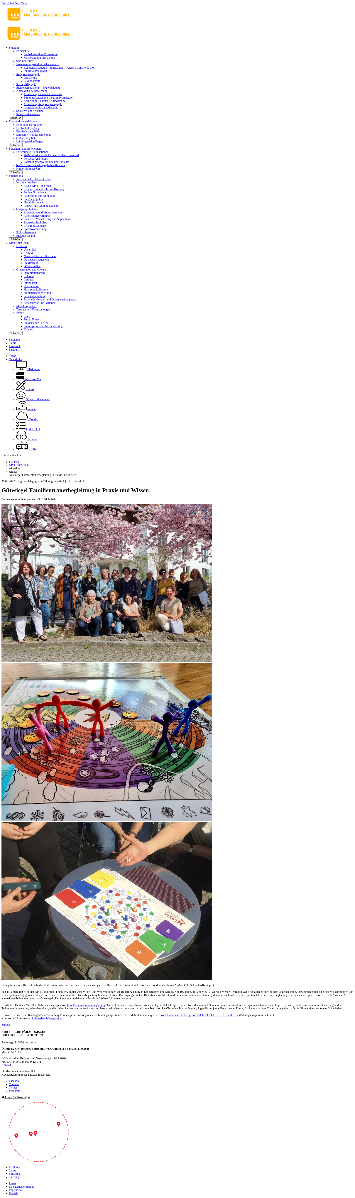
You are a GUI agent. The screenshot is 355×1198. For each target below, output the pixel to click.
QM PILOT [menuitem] (33, 429)
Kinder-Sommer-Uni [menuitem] (28, 168)
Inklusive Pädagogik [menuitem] (36, 70)
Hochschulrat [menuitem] (31, 286)
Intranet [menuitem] (31, 409)
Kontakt (6, 1065)
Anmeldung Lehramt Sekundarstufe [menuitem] (44, 100)
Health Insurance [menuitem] (33, 202)
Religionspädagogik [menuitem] (28, 74)
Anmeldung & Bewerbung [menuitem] (32, 90)
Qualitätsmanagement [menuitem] (36, 259)
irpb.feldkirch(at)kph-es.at (47, 1018)
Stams (12, 342)
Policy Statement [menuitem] (26, 232)
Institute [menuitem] (28, 279)
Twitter (13, 1087)
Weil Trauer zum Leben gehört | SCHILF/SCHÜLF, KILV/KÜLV (200, 1015)
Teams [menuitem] (30, 389)
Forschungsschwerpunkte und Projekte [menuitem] (46, 161)
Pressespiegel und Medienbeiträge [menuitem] (43, 326)
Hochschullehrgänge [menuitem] (28, 128)
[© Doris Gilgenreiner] (106, 661)
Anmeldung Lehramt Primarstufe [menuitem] (43, 94)
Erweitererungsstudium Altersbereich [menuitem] (37, 64)
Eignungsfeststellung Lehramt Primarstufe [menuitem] (48, 97)
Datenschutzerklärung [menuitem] (21, 1186)
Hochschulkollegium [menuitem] (36, 289)
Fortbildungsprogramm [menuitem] (29, 124)
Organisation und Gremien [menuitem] (31, 269)
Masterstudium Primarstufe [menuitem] (39, 57)
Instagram (14, 1090)
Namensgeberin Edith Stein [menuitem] (40, 256)
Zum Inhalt (7, 3)
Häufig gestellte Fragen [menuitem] (29, 141)
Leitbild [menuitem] (28, 252)
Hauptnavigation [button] (11, 455)
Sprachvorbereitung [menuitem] (35, 229)
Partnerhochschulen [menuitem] (35, 222)
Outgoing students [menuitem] (27, 209)
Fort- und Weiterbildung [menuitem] (23, 121)
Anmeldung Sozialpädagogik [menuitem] (41, 107)
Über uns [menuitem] (21, 246)
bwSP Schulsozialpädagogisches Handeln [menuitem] (40, 165)
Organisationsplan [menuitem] (34, 272)
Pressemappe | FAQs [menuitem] (36, 322)
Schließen (15, 117)
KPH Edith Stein (19, 465)
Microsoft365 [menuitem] (32, 379)
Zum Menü (21, 3)
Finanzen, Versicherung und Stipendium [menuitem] (47, 219)
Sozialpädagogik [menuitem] (26, 84)
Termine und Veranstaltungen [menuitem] (33, 309)
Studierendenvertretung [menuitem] (37, 292)
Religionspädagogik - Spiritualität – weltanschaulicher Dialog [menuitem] (59, 67)
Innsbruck (15, 346)
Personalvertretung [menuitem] (34, 296)
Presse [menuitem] (20, 312)
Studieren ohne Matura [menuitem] (29, 110)
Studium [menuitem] (14, 47)
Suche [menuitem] (12, 355)
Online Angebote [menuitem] (26, 138)
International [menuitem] (16, 175)
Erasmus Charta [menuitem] (25, 235)
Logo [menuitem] (27, 316)
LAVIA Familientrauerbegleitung (86, 1005)
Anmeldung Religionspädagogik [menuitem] (43, 104)
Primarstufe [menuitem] (23, 51)
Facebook (14, 1080)
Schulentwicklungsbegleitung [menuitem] (33, 134)
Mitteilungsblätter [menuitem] (26, 306)
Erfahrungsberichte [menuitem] (35, 225)
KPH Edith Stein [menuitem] (19, 242)
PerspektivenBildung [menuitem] (36, 158)
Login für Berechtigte (17, 1097)
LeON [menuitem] (32, 449)
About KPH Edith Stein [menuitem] (38, 185)
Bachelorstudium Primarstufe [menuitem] (41, 54)
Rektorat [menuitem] (29, 276)
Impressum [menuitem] (15, 1190)
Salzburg (14, 349)
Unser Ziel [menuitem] (30, 249)
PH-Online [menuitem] (33, 369)
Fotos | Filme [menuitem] (31, 319)
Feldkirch (14, 339)
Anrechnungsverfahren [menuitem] (37, 215)
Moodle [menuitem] (33, 419)
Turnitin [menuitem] (32, 439)
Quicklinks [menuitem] (15, 359)
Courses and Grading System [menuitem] (41, 205)
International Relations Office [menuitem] (33, 179)
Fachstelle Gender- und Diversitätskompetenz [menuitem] (50, 299)
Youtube (14, 1084)
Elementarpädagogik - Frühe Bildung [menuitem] (38, 87)
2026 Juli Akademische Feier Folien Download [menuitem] (51, 155)
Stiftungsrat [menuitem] (30, 282)
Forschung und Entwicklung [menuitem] (25, 148)
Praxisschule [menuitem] (31, 262)
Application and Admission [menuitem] (39, 195)
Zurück (5, 1024)
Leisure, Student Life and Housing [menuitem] (44, 189)
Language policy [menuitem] (33, 199)
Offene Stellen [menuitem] (32, 266)
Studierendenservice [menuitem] (28, 114)
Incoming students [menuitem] (27, 182)
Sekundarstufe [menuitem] (24, 60)
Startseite (14, 461)
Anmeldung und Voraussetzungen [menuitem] (43, 212)
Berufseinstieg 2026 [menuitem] (28, 131)
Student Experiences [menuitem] (36, 192)
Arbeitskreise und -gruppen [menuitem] (39, 302)
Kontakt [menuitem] (28, 329)
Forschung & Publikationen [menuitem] (32, 151)
